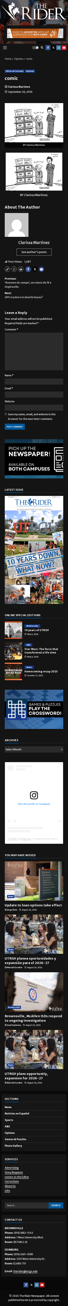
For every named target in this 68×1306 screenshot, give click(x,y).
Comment (11, 329)
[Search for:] (27, 1205)
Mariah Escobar (15, 967)
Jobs (7, 1190)
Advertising (12, 1167)
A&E (28, 645)
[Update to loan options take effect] (34, 881)
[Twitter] (53, 47)
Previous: (28, 282)
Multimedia (32, 626)
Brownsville (14, 1007)
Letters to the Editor (17, 1176)
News (29, 667)
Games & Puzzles (15, 1139)
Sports (9, 1120)
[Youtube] (64, 47)
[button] (5, 47)
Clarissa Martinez (19, 86)
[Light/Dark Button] (35, 47)
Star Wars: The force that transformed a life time (13, 651)
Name (9, 375)
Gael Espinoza (14, 1025)
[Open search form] (42, 47)
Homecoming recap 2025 (13, 671)
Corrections (12, 1181)
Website (10, 401)
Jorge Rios (12, 910)
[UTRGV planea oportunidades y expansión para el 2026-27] (34, 934)
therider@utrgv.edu (25, 1271)
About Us (10, 1186)
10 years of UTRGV (13, 630)
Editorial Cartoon (14, 71)
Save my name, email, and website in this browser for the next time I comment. (32, 416)
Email (9, 388)
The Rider (12, 838)
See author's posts (34, 252)
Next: (24, 295)
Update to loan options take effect (34, 905)
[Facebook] (48, 47)
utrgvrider (26, 838)
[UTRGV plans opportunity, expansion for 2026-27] (34, 1049)
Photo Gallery (13, 1145)
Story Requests (14, 1172)
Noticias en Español (17, 1113)
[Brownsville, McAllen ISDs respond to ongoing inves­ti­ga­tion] (34, 992)
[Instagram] (58, 47)
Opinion (30, 71)
